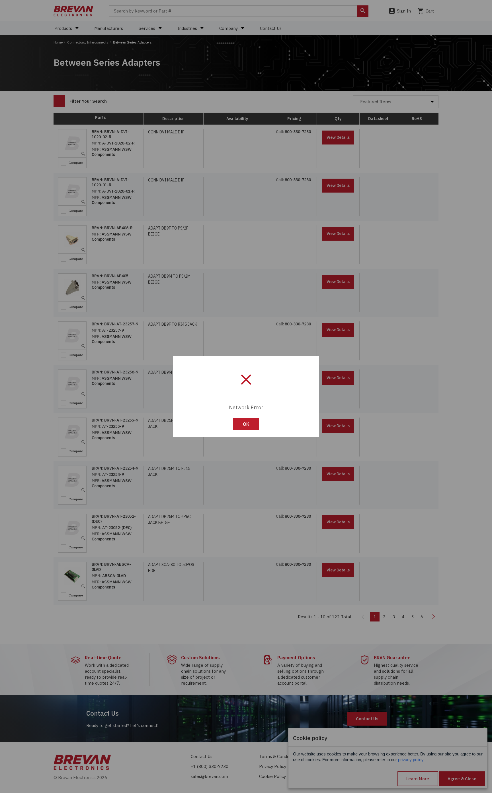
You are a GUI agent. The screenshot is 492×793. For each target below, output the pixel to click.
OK (246, 424)
